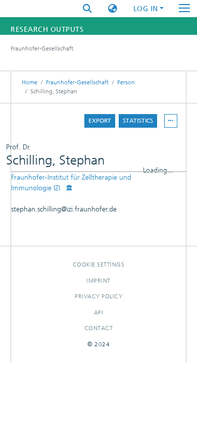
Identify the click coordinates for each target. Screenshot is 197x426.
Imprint (98, 280)
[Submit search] (87, 9)
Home (29, 82)
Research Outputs (47, 29)
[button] (112, 9)
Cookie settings (99, 264)
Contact (98, 328)
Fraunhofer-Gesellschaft (77, 82)
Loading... (158, 170)
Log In (145, 9)
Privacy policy (98, 296)
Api (99, 312)
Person (126, 82)
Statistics (138, 120)
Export (99, 120)
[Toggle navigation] (184, 8)
